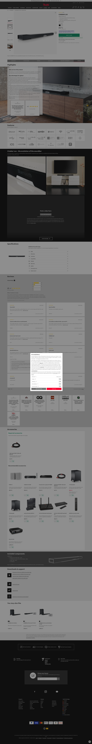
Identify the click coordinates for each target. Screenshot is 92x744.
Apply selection (39, 388)
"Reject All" (41, 362)
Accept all (54, 388)
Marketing (33, 381)
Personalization (34, 383)
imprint (32, 374)
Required (33, 376)
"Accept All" (42, 366)
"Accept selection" (34, 370)
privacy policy (55, 373)
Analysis (33, 379)
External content (34, 386)
